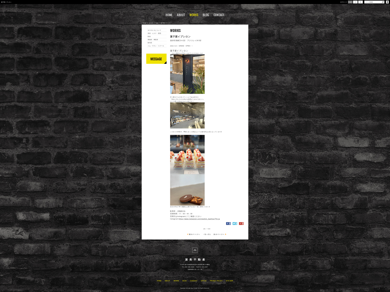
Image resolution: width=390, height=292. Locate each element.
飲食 (149, 36)
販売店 (150, 43)
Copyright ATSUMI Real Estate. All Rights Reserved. (195, 288)
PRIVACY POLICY (216, 281)
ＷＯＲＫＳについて (154, 30)
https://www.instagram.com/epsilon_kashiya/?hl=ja (199, 219)
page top (195, 250)
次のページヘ (219, 234)
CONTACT (219, 14)
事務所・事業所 (153, 39)
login (387, 2)
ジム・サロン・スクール (156, 46)
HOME (169, 14)
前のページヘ (194, 234)
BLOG (206, 14)
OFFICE (203, 281)
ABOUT (181, 14)
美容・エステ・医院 (154, 33)
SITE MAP (229, 281)
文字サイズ (343, 2)
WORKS (194, 14)
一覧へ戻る (207, 234)
